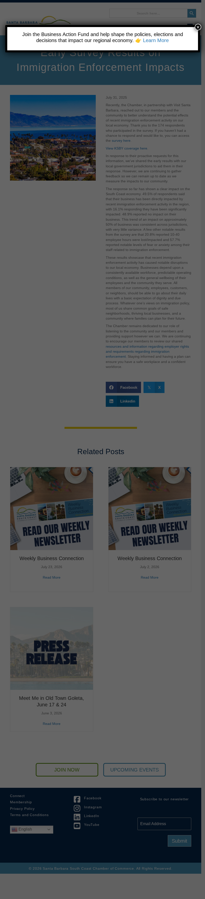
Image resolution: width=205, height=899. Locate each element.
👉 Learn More (152, 40)
